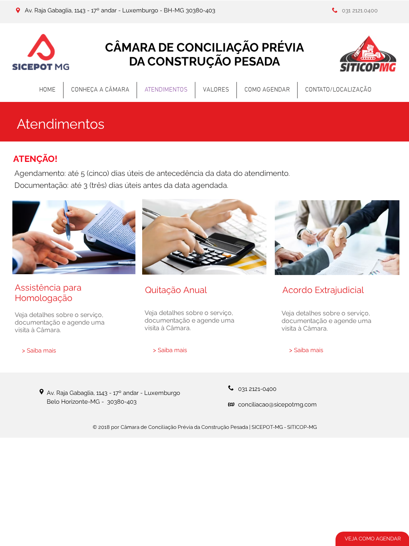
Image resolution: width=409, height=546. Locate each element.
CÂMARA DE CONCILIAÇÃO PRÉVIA (204, 47)
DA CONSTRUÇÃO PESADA (204, 61)
